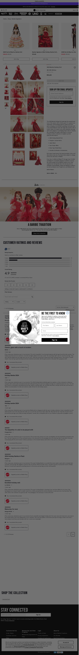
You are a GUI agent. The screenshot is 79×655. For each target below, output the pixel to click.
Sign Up (54, 340)
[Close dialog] (67, 312)
